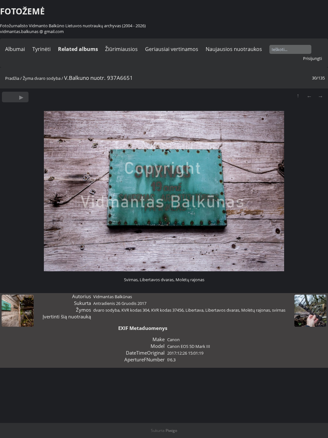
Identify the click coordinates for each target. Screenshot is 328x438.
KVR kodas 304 (135, 310)
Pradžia (12, 78)
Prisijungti (312, 58)
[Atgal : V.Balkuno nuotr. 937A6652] (309, 95)
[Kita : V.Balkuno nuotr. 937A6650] (320, 95)
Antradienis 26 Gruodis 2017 (119, 303)
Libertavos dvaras (222, 310)
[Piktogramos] (298, 95)
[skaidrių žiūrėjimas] (21, 97)
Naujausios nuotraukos (234, 49)
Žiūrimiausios (121, 49)
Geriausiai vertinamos (171, 49)
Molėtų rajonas (255, 310)
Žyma (28, 78)
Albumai (15, 49)
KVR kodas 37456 (167, 310)
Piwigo (171, 430)
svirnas (278, 310)
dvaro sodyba (47, 78)
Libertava (194, 310)
